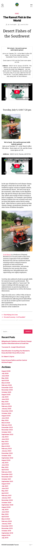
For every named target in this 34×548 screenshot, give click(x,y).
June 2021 (5, 488)
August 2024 (6, 415)
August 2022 (6, 460)
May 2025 (5, 401)
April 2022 (5, 469)
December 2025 (7, 387)
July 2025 (5, 397)
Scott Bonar (7, 255)
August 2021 (6, 484)
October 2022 (6, 455)
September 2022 (7, 458)
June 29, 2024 (24, 24)
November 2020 (7, 500)
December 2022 (7, 453)
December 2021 (7, 474)
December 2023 (7, 427)
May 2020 (5, 514)
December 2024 (7, 411)
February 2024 (7, 425)
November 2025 (7, 390)
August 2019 (6, 535)
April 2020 (5, 516)
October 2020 (6, 502)
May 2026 (5, 378)
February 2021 (6, 495)
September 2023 (7, 434)
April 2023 (5, 444)
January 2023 (6, 451)
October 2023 (6, 432)
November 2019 (7, 528)
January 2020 (6, 523)
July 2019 (5, 538)
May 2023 (5, 441)
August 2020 (6, 507)
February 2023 (7, 448)
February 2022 (7, 472)
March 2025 (6, 404)
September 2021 (7, 481)
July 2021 (5, 486)
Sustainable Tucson (12, 544)
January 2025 (6, 408)
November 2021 (7, 477)
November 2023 (7, 430)
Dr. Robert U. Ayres (8, 356)
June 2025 (5, 399)
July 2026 (5, 373)
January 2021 (6, 498)
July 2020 (5, 509)
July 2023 (5, 437)
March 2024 (6, 423)
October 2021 (6, 479)
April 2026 (5, 380)
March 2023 (6, 446)
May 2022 (5, 467)
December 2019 (7, 526)
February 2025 (7, 406)
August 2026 (6, 371)
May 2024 (5, 420)
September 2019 (7, 533)
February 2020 (7, 521)
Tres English (13, 24)
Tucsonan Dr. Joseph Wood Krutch (13, 347)
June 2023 (5, 439)
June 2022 (5, 465)
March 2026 (6, 383)
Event (17, 13)
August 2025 (6, 394)
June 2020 (5, 512)
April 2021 (5, 493)
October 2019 (6, 530)
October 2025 (6, 392)
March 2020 (6, 519)
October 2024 (6, 413)
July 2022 (5, 462)
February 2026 (7, 385)
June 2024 (5, 418)
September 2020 (7, 505)
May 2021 (5, 491)
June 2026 (5, 376)
